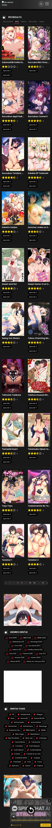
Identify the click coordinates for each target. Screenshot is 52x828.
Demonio (15, 766)
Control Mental (35, 750)
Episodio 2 (7, 71)
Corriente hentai (21, 758)
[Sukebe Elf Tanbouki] (39, 154)
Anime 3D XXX (39, 718)
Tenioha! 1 (7, 560)
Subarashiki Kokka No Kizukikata (13, 62)
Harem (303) (36, 657)
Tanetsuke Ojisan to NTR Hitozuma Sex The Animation (39, 449)
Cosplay (36, 758)
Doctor (27, 766)
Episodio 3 (7, 129)
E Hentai (39, 766)
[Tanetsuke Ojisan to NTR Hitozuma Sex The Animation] (39, 430)
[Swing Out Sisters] (13, 319)
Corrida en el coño (33, 754)
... (14, 583)
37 (43, 583)
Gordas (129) (19, 657)
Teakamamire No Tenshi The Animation (39, 506)
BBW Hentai (30, 730)
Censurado (35, 742)
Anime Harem (19, 722)
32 (22, 583)
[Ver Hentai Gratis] (9, 3)
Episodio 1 (6, 75)
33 (26, 583)
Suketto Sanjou (9, 227)
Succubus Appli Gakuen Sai (13, 116)
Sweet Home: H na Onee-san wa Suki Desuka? (39, 284)
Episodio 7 (33, 408)
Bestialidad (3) (18, 642)
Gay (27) (42, 653)
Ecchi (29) (18, 646)
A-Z (16, 21)
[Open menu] (47, 3)
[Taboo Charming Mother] (39, 319)
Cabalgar (43, 738)
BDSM (43, 730)
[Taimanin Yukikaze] (13, 375)
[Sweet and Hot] (13, 265)
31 (18, 583)
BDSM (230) (41, 638)
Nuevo (42, 21)
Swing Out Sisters (11, 338)
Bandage (43, 726)
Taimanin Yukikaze (11, 395)
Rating (23, 21)
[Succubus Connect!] (39, 97)
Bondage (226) (36, 642)
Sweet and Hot (9, 284)
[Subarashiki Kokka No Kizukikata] (13, 43)
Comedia (19, 746)
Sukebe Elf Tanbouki (38, 173)
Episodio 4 (7, 125)
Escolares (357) (34, 646)
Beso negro (19, 734)
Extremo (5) (16, 649)
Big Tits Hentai (13, 738)
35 (34, 583)
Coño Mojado (34, 746)
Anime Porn (12, 726)
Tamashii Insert (10, 449)
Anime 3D (24, 718)
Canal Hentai (19, 742)
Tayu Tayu (7, 506)
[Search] (41, 3)
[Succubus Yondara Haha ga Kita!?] (13, 154)
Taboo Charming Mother (39, 338)
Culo (29, 762)
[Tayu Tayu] (13, 486)
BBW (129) (27, 638)
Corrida (17, 754)
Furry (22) (12, 653)
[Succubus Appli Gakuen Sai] (13, 97)
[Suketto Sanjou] (13, 208)
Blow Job (29, 738)
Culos (39, 762)
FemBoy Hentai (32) (35, 649)
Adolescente (25, 714)
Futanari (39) (27, 653)
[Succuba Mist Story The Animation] (39, 43)
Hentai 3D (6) (15, 661)
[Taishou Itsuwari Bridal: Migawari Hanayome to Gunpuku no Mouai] (39, 375)
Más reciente (8, 21)
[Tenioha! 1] (13, 540)
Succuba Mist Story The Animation (39, 62)
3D (13, 714)
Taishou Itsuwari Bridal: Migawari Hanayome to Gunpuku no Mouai (39, 395)
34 (30, 583)
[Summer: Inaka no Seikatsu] (39, 208)
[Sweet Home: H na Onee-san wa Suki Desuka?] (39, 265)
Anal (12, 718)
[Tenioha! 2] (39, 540)
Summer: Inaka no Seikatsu (39, 227)
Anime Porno (28, 726)
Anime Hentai (35, 722)
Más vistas (33, 21)
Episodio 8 (33, 403)
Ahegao (39, 714)
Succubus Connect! (38, 116)
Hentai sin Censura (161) (35, 661)
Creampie (17, 762)
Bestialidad (35, 734)
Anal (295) (12, 638)
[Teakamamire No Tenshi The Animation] (39, 486)
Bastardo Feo (14, 730)
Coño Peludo (18, 750)
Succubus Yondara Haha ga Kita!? (13, 173)
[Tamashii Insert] (13, 430)
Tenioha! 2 (33, 560)
